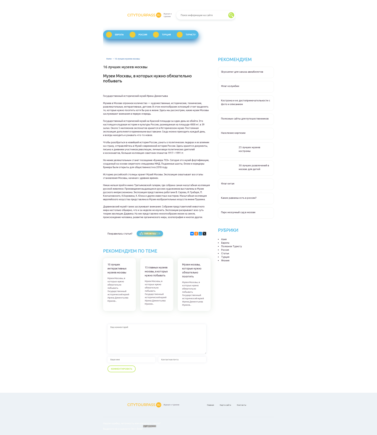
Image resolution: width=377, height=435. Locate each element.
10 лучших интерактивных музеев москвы (117, 268)
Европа (119, 34)
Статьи (225, 253)
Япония (225, 260)
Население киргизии (233, 132)
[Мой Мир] (200, 233)
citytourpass (143, 15)
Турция (166, 34)
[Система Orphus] (149, 428)
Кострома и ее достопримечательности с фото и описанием (245, 102)
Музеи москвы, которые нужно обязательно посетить (191, 270)
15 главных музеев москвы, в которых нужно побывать (156, 271)
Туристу (191, 34)
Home (109, 59)
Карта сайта (225, 405)
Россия (142, 34)
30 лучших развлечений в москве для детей (254, 167)
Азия (224, 239)
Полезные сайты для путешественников (245, 118)
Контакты (241, 405)
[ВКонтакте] (192, 233)
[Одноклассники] (196, 233)
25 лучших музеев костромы (249, 149)
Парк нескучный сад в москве (238, 212)
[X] (204, 233)
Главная (210, 405)
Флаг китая (227, 183)
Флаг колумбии (230, 86)
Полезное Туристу (231, 246)
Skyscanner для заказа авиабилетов (242, 71)
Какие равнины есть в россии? (238, 197)
